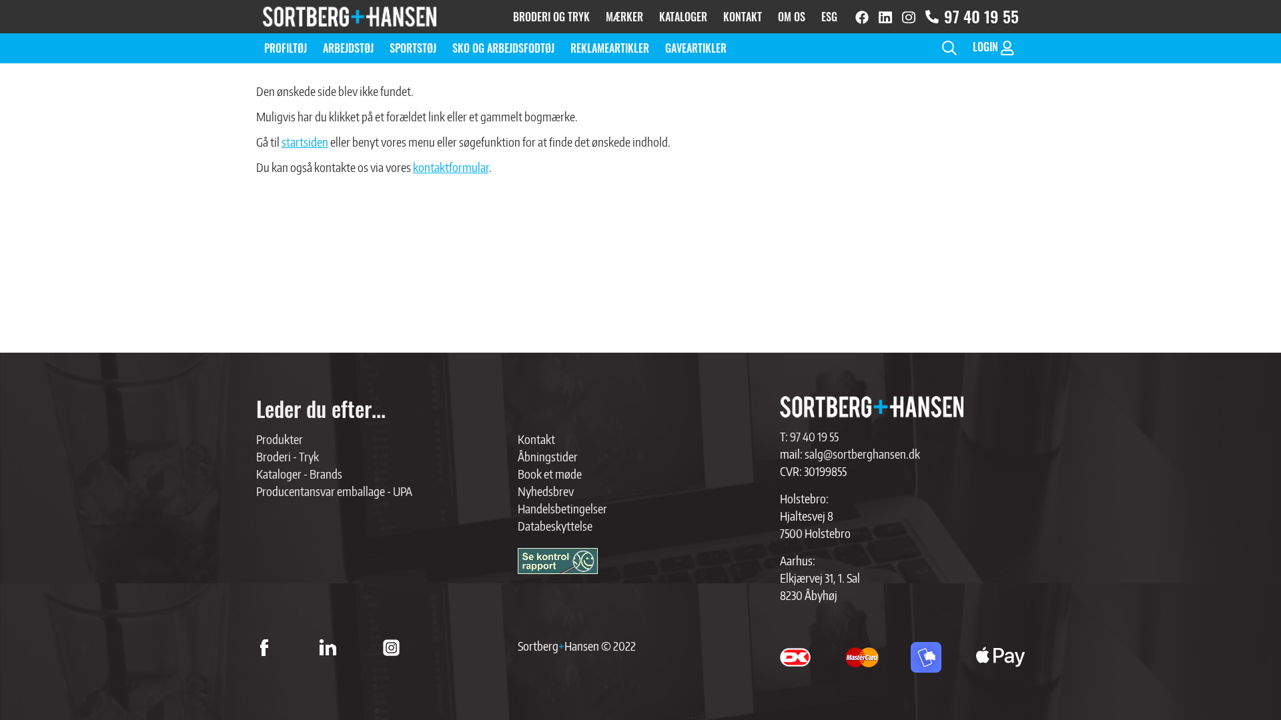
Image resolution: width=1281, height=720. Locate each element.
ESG (829, 17)
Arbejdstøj (348, 48)
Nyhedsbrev (546, 491)
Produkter (279, 439)
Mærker (624, 17)
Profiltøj (285, 48)
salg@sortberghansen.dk (862, 453)
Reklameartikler (609, 48)
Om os (791, 17)
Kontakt (742, 17)
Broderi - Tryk (287, 456)
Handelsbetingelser (562, 508)
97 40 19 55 (981, 16)
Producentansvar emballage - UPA (334, 491)
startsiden (305, 141)
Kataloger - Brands (299, 473)
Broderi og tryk (551, 17)
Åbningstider (548, 456)
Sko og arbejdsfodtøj (503, 48)
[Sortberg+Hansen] (871, 407)
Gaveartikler (696, 48)
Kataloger (683, 17)
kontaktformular (451, 167)
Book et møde (550, 473)
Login (987, 47)
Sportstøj (413, 48)
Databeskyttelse (555, 525)
